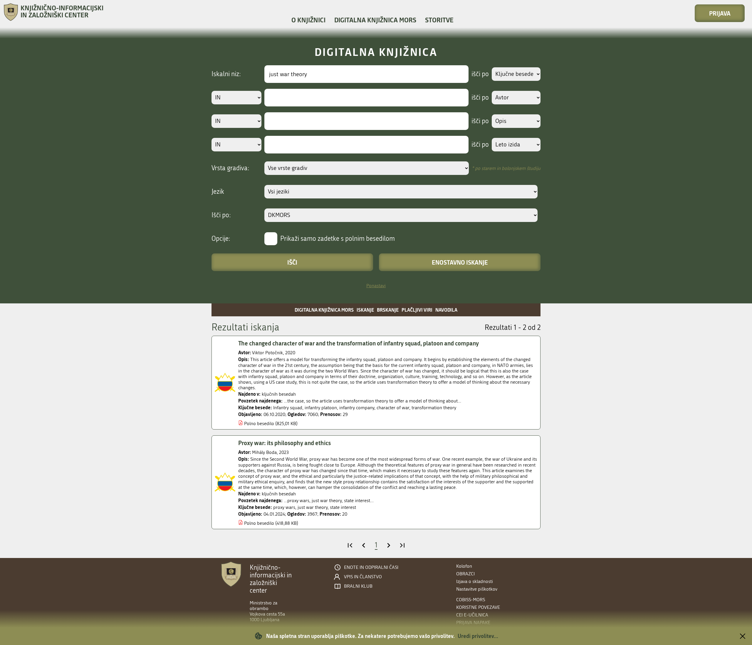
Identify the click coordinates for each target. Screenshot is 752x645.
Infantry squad (287, 407)
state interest (343, 507)
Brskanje (388, 309)
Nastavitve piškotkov (476, 589)
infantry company (356, 407)
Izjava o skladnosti (474, 581)
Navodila (446, 309)
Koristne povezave (478, 607)
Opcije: (221, 239)
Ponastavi (376, 285)
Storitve (439, 19)
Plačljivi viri (417, 309)
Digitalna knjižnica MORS (375, 19)
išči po (480, 74)
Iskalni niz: (226, 74)
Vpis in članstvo (363, 576)
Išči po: (221, 215)
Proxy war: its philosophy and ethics (284, 443)
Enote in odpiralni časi (371, 567)
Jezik (218, 191)
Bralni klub (358, 586)
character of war (393, 407)
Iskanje (365, 309)
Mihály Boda (264, 452)
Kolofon (464, 566)
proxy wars (284, 507)
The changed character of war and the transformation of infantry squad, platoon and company (358, 343)
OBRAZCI (465, 574)
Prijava (720, 13)
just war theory (313, 507)
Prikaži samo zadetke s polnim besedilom (337, 239)
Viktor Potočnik (267, 352)
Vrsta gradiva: (230, 168)
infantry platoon (321, 407)
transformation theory (434, 407)
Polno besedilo (259, 423)
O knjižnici (308, 19)
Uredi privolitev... (478, 636)
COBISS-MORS (470, 599)
